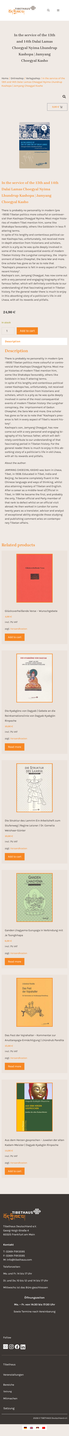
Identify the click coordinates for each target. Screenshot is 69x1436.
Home (5, 78)
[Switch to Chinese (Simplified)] (44, 1427)
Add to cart (27, 330)
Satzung (7, 1391)
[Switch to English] (31, 1427)
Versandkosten (18, 628)
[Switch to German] (25, 1427)
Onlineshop (17, 78)
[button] (48, 10)
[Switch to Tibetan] (37, 1427)
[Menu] (58, 10)
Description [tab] (12, 341)
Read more (14, 746)
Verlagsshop (33, 78)
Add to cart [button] (14, 637)
